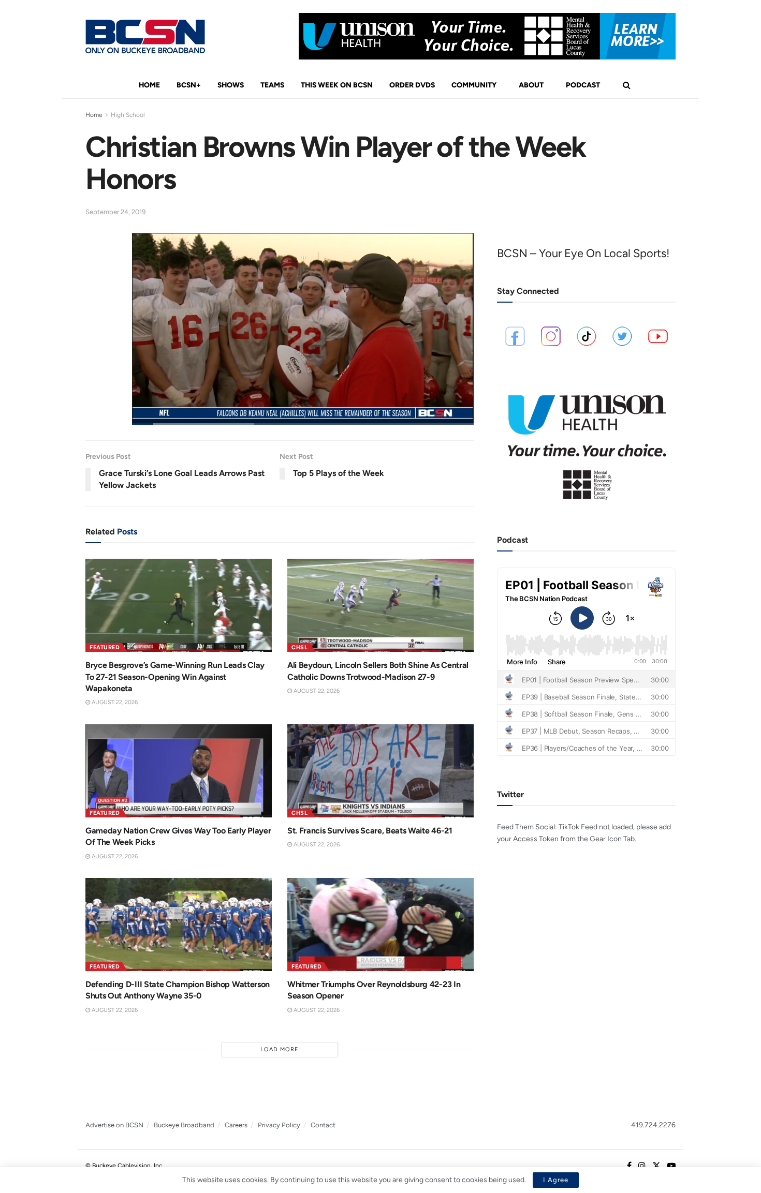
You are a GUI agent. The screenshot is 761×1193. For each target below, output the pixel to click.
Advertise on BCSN (114, 1125)
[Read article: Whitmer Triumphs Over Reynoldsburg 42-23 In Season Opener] (380, 924)
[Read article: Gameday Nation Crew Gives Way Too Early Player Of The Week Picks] (178, 770)
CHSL (299, 647)
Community (473, 85)
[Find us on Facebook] (629, 1166)
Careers (236, 1125)
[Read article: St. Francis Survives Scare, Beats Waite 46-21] (380, 770)
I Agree (555, 1180)
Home (149, 85)
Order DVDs (412, 85)
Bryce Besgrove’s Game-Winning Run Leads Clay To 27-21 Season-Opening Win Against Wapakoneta (175, 676)
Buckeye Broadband (184, 1125)
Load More (279, 1049)
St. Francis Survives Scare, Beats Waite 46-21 (369, 831)
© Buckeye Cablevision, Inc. (124, 1165)
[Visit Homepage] (145, 36)
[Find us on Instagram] (642, 1166)
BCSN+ (189, 85)
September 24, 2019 (115, 212)
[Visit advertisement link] (487, 36)
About (531, 85)
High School (128, 114)
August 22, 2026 (114, 702)
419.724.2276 (653, 1125)
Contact (323, 1125)
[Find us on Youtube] (671, 1166)
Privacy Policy (279, 1125)
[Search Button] (627, 85)
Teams (272, 85)
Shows (230, 85)
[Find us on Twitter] (656, 1166)
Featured (105, 647)
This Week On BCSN (337, 85)
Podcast (583, 85)
